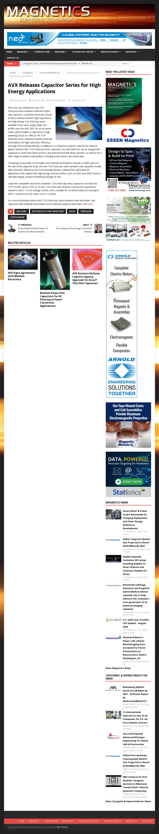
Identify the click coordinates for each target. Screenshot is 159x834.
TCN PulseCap (17, 217)
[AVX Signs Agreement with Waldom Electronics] (23, 259)
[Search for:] (135, 63)
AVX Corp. (22, 211)
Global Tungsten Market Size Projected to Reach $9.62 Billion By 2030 (136, 543)
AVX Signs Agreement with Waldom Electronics (21, 276)
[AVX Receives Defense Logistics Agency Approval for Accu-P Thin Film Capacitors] (87, 259)
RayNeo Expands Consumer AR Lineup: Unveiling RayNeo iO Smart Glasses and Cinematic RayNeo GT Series (135, 565)
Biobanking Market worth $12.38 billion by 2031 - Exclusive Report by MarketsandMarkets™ (135, 694)
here (90, 204)
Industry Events (109, 52)
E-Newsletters (42, 52)
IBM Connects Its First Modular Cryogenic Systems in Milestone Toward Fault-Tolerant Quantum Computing (135, 783)
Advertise (131, 52)
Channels (27, 72)
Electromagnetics (58, 100)
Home (9, 52)
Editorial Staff (38, 100)
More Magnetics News (118, 668)
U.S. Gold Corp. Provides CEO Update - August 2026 (136, 623)
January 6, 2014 (20, 100)
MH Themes (62, 827)
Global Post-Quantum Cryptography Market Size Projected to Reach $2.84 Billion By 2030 (136, 760)
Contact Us (13, 58)
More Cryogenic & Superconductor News (128, 801)
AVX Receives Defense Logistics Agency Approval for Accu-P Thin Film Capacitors (86, 278)
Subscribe (60, 52)
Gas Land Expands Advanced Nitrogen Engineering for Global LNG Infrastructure (135, 739)
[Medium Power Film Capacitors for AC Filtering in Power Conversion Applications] (55, 269)
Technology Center (82, 52)
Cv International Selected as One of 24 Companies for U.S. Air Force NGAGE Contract (135, 717)
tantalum (86, 211)
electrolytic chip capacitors (48, 211)
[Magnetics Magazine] (79, 27)
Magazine (22, 52)
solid (72, 211)
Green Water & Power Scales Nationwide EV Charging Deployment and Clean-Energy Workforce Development (135, 519)
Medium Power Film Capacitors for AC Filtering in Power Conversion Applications (52, 299)
